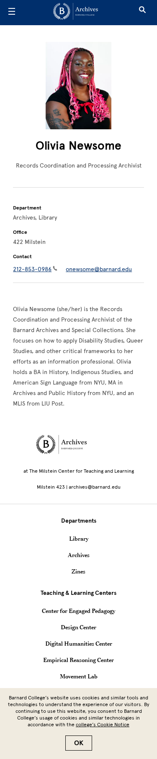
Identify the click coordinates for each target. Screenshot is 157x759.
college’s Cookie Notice (102, 725)
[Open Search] (142, 12)
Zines (78, 571)
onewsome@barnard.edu (99, 269)
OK (78, 743)
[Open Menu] (11, 12)
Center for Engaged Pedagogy (78, 611)
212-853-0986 (32, 269)
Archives (79, 555)
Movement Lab (79, 676)
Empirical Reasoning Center (78, 660)
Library (78, 538)
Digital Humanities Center (78, 643)
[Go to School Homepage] (75, 13)
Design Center (78, 627)
